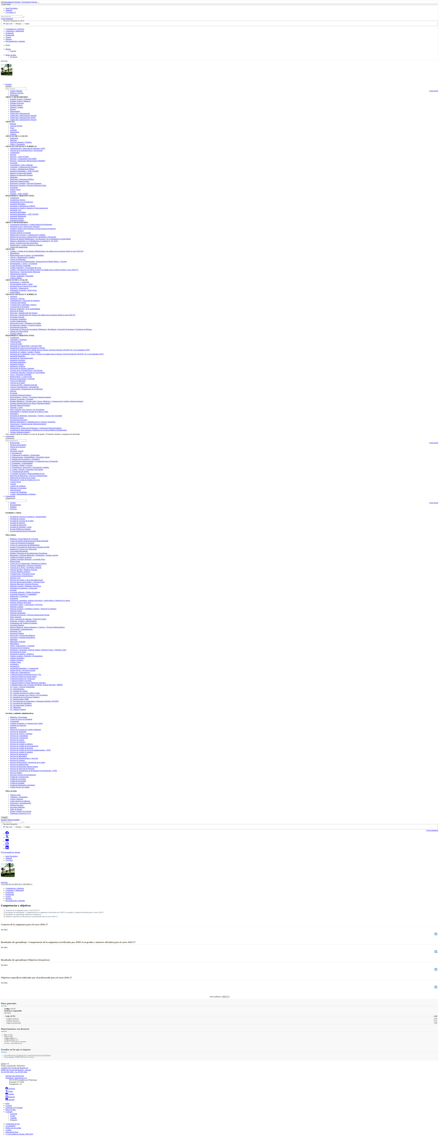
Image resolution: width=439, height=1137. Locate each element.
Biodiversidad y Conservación (21, 377)
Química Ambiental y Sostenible (21, 276)
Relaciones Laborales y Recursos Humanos (25, 183)
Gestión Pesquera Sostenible (20, 266)
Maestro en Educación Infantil (21, 173)
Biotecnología (15, 561)
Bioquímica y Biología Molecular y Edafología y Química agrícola (34, 555)
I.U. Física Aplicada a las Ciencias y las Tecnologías (29, 695)
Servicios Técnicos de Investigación (23, 775)
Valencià (10, 820)
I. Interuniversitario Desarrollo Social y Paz (25, 674)
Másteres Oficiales (16, 93)
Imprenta (13, 727)
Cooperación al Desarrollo (19, 307)
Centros (13, 503)
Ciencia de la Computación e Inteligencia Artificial (28, 563)
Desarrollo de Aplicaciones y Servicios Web (26, 346)
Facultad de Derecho (17, 523)
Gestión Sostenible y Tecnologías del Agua (25, 268)
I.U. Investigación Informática (21, 703)
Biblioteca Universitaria (18, 717)
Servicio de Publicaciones (19, 764)
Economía (13, 163)
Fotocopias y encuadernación (20, 803)
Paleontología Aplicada (18, 274)
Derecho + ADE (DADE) (19, 157)
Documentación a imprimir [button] (15, 901)
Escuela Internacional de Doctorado (23, 531)
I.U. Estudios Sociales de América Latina (25, 693)
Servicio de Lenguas (17, 760)
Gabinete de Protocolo (18, 725)
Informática (14, 414)
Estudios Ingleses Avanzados (20, 233)
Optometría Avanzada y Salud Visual (23, 290)
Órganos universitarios (18, 445)
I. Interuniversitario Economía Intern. (23, 677)
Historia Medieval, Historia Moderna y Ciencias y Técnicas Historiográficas (37, 627)
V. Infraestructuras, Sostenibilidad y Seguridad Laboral (30, 457)
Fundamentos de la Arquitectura (21, 202)
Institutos (13, 507)
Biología (13, 124)
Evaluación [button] (9, 892)
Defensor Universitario (18, 488)
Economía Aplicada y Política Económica (25, 592)
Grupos (8, 37)
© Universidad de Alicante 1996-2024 (19, 1134)
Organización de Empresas (19, 648)
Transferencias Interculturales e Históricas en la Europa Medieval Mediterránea (38, 430)
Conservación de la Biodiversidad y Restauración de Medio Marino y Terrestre (38, 261)
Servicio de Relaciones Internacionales (24, 767)
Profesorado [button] (9, 894)
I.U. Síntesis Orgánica (18, 709)
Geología (13, 130)
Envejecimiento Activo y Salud (21, 284)
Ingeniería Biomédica (17, 204)
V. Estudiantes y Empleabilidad (21, 463)
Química (13, 134)
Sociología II (14, 666)
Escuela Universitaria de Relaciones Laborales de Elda (29, 547)
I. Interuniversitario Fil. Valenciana (22, 679)
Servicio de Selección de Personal (22, 769)
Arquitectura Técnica (17, 200)
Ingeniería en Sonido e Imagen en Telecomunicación (29, 208)
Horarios (9, 39)
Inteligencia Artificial (17, 366)
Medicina (13, 140)
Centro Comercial (16, 799)
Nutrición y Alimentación (19, 288)
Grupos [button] (8, 896)
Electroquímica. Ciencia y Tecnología (23, 264)
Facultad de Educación (18, 525)
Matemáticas (14, 132)
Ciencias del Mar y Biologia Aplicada (23, 570)
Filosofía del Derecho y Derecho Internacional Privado (30, 615)
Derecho (13, 155)
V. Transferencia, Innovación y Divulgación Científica (29, 467)
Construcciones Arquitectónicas (21, 576)
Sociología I (14, 664)
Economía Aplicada (17, 317)
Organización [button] (10, 496)
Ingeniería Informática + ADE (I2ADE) (24, 214)
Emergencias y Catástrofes (19, 282)
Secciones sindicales (17, 807)
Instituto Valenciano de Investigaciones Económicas (28, 553)
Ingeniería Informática (18, 212)
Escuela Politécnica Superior (20, 529)
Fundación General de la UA (20, 813)
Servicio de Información (18, 754)
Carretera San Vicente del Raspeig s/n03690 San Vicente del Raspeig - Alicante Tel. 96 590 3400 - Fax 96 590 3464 (16, 1070)
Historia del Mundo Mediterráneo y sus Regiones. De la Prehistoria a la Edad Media (40, 239)
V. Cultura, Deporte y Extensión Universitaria (26, 469)
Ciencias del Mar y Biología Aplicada (23, 385)
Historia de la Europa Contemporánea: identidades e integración (33, 237)
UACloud (9, 860)
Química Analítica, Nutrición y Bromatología (26, 656)
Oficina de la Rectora (17, 447)
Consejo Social (15, 482)
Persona (18, 24)
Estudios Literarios (17, 231)
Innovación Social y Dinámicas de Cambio (25, 323)
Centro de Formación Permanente (22, 543)
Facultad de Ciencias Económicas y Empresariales (28, 517)
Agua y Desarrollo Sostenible (20, 375)
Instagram (11, 1097)
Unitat (26, 24)
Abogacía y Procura (17, 298)
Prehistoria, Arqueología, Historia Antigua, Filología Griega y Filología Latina (38, 650)
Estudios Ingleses (16, 105)
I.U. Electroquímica (17, 689)
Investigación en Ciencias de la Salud (23, 286)
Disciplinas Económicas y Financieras (23, 588)
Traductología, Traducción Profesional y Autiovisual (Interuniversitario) (36, 428)
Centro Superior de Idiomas (20, 801)
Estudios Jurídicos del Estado (20, 603)
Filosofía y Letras (16, 407)
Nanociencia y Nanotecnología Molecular (25, 272)
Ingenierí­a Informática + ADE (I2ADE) (24, 171)
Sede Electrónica (11, 856)
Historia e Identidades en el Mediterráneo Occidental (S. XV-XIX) (34, 241)
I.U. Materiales (15, 707)
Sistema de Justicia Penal (19, 331)
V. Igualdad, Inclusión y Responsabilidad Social (27, 474)
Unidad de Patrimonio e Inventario (22, 785)
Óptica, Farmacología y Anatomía (22, 646)
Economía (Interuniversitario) (20, 395)
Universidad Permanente (19, 551)
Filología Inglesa (16, 611)
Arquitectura (14, 198)
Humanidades (15, 111)
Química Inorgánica (17, 658)
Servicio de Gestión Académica (21, 744)
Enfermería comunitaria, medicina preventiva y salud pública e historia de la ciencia (40, 600)
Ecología (13, 590)
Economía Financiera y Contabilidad (23, 594)
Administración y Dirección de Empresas (25, 301)
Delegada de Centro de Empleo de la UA (25, 480)
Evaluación (10, 33)
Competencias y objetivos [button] (14, 888)
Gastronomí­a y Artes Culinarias (21, 165)
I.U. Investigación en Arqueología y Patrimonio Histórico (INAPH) (34, 701)
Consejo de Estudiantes (18, 492)
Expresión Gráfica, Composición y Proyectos (26, 605)
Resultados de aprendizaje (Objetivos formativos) (23, 914)
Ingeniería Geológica (17, 360)
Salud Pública (15, 292)
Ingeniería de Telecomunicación (21, 358)
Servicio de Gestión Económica (21, 752)
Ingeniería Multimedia (18, 216)
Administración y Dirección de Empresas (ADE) (27, 148)
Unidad (27, 827)
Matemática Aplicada (17, 642)
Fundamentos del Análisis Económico (23, 623)
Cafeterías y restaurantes (19, 797)
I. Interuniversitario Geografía (20, 681)
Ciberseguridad (15, 342)
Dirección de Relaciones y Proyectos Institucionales (28, 476)
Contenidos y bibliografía (15, 31)
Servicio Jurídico (16, 773)
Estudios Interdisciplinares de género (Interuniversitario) (30, 403)
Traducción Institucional (18, 247)
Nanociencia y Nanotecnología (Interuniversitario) (28, 424)
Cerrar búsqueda (7, 19)
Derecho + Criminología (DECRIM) (23, 159)
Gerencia (13, 449)
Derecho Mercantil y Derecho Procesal (24, 584)
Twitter (10, 1091)
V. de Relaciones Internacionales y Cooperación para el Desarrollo (34, 461)
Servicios (13, 509)
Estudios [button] (8, 84)
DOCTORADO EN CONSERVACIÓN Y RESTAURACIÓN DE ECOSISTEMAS (27, 1055)
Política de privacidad (13, 1128)
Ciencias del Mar (16, 126)
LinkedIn (11, 1100)
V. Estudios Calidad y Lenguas (21, 465)
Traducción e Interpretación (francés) (23, 120)
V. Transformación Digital (19, 472)
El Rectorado (15, 443)
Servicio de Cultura (17, 740)
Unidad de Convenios (18, 779)
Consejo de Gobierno (17, 486)
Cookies (8, 1130)
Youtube (11, 1094)
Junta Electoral (15, 490)
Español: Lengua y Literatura (20, 99)
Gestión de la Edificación (50, 350)
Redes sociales (11, 55)
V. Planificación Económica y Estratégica (25, 459)
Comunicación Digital (18, 303)
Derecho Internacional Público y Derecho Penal (27, 582)
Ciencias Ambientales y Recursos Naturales (25, 566)
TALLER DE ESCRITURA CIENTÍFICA (16, 80)
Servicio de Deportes (17, 742)
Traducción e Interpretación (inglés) (23, 118)
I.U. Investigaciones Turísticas (21, 705)
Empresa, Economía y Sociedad (21, 399)
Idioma (8, 49)
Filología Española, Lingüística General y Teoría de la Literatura (33, 609)
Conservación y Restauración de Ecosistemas (26, 389)
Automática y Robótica (18, 340)
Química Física (15, 662)
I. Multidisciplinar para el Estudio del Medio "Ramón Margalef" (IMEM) (36, 685)
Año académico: (216, 997)
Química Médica (16, 278)
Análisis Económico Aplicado (21, 557)
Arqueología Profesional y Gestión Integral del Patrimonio (31, 224)
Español (4, 817)
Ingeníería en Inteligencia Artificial (22, 206)
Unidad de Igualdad (17, 783)
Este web (9, 24)
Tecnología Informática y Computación (24, 668)
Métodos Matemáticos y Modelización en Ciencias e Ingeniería (32, 422)
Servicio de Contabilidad (19, 736)
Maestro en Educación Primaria (21, 175)
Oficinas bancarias (16, 805)
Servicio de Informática (18, 756)
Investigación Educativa (18, 327)
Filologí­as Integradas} (18, 613)
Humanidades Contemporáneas (21, 629)
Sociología (14, 187)
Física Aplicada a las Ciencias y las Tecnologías (27, 409)
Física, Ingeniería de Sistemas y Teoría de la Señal (28, 619)
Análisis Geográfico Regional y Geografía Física (27, 559)
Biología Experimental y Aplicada (22, 379)
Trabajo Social (15, 190)
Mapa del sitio (10, 1110)
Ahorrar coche (15, 795)
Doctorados (14, 95)
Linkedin (13, 1118)
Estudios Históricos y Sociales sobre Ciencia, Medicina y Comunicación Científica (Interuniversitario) (46, 401)
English (16, 820)
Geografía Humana (17, 625)
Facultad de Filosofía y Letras (20, 527)
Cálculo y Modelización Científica (22, 257)
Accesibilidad (10, 1126)
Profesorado (10, 35)
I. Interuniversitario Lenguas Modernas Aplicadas (28, 683)
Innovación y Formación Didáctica (22, 635)
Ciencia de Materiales (18, 259)
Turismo (13, 192)
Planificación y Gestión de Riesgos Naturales (26, 245)
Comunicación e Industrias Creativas (23, 305)
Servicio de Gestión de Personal (21, 748)
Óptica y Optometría (17, 144)
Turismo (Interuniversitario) (20, 432)
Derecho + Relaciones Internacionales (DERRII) (27, 161)
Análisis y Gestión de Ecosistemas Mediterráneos (46, 251)
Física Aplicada (15, 617)
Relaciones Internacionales (19, 181)
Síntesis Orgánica (16, 426)
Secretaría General (16, 451)
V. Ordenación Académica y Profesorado (25, 455)
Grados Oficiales (16, 91)
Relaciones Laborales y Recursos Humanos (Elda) (28, 185)
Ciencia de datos (16, 344)
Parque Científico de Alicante (20, 811)
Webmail (8, 858)
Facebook (11, 1089)
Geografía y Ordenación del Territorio (23, 167)
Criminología (15, 153)
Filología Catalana (16, 107)
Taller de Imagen (16, 809)
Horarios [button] (8, 899)
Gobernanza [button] (9, 436)
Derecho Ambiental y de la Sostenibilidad (25, 309)
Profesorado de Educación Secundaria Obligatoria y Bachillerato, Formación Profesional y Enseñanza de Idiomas (51, 329)
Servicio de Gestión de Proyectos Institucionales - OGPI (30, 750)
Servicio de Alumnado (18, 732)
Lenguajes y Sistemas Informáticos (22, 637)
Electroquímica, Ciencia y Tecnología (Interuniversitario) (30, 397)
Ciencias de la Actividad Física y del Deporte (26, 150)
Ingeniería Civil (15, 210)
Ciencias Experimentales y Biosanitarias (24, 387)
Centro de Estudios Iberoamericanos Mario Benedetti (29, 541)
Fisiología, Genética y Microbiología (23, 621)
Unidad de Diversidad (18, 781)
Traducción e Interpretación (20, 113)
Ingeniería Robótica (17, 220)
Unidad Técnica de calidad (19, 787)
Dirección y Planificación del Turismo (23, 313)
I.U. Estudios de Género (19, 691)
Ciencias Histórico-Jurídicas (20, 572)
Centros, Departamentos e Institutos (23, 494)
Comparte (9, 1112)
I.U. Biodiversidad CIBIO (19, 699)
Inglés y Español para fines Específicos (24, 243)
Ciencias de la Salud (17, 383)
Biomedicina (14, 253)
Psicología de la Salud (18, 652)
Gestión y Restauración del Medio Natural (44, 270)
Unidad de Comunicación (19, 777)
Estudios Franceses (17, 103)
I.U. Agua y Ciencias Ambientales (22, 687)
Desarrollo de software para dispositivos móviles (27, 348)
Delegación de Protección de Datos (22, 478)
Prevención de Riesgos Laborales (22, 368)
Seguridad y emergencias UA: (16, 1078)
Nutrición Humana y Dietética (21, 142)
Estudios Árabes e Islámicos (20, 101)
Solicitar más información (14, 1076)
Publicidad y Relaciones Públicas (22, 179)
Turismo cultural (16, 333)
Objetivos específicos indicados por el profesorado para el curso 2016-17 (31, 916)
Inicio (7, 1103)
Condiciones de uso (12, 1124)
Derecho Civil (15, 578)
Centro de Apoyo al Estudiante (21, 719)
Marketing (13, 177)
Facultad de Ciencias (17, 519)
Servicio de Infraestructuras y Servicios (24, 758)
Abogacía (13, 296)
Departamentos (15, 505)
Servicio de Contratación (19, 738)
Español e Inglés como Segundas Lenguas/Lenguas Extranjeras (33, 229)
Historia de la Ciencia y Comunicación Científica (27, 235)
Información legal (11, 1132)
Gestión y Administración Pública (22, 169)
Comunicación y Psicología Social (22, 574)
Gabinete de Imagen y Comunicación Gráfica (26, 723)
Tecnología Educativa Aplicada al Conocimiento (27, 372)
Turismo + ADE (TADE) (19, 194)
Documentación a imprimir (15, 41)
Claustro (13, 484)
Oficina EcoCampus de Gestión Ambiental (25, 730)
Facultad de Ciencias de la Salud (21, 521)
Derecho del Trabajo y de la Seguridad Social (26, 580)
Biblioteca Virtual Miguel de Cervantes (24, 539)
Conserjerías (14, 721)
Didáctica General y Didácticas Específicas (25, 586)
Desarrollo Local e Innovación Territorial (25, 227)
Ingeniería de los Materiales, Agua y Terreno (57, 354)
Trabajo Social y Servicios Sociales (22, 670)
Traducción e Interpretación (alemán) (23, 115)
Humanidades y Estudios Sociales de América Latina (29, 412)
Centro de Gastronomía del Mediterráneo (25, 545)
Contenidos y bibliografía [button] (14, 890)
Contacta (8, 1106)
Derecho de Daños (17, 311)
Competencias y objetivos (15, 29)
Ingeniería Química (17, 218)
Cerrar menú (6, 4)
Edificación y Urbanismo (19, 596)
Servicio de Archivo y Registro (21, 734)
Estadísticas (9, 1108)
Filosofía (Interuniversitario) (20, 405)
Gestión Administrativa (18, 321)
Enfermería (14, 138)
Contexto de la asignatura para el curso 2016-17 (22, 910)
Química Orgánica (16, 660)
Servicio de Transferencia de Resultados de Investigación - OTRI (33, 771)
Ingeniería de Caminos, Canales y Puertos (25, 352)
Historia (13, 109)
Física (12, 128)
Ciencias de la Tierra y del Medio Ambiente (25, 568)
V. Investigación (16, 453)
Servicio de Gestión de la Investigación (24, 746)
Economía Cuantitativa (18, 319)
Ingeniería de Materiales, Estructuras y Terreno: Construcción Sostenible (36, 416)
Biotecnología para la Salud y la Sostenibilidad (27, 255)
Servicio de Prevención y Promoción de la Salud (27, 762)
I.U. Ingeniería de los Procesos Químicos (25, 697)
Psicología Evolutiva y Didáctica (22, 654)
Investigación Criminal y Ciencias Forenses (25, 325)
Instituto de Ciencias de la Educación (23, 549)
